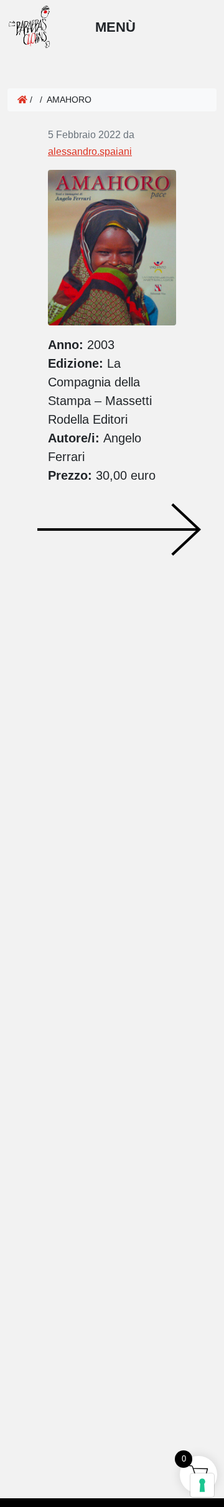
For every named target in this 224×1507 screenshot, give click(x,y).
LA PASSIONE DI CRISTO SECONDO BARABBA (23, 503)
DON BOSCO (119, 529)
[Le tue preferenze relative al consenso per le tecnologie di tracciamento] (202, 1485)
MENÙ (115, 27)
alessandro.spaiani (90, 151)
